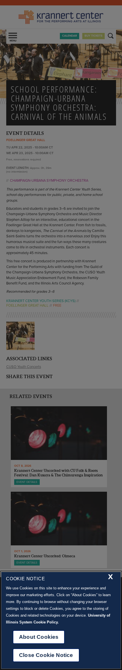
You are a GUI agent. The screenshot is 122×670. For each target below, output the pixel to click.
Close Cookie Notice (46, 655)
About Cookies (38, 637)
